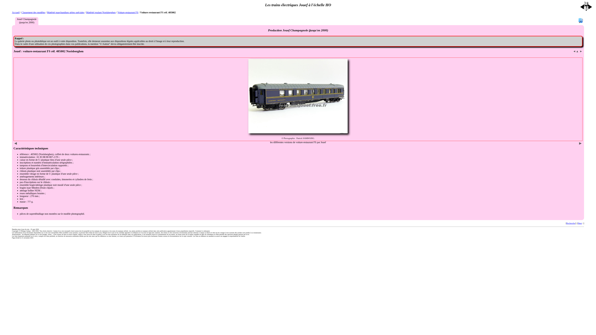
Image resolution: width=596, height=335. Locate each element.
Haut (580, 223)
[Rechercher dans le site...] (580, 21)
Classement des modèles (33, 12)
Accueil (16, 12)
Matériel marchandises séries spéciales (65, 12)
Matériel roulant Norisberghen (101, 12)
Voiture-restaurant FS (127, 12)
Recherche (570, 223)
